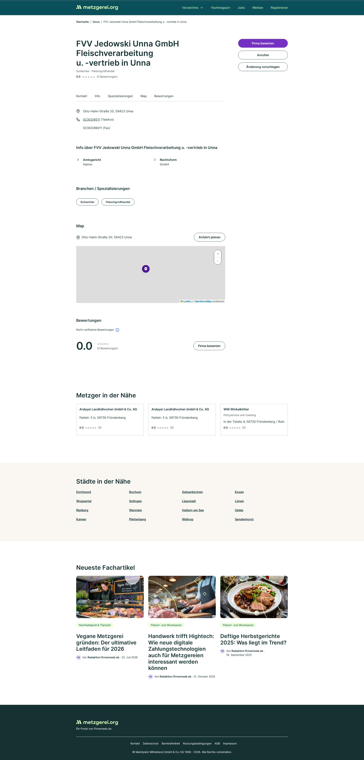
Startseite (82, 21)
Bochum (135, 492)
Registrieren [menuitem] (279, 7)
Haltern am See (193, 510)
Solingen (135, 501)
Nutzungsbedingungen (197, 743)
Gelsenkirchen (192, 492)
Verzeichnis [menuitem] (190, 7)
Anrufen (263, 55)
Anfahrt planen (209, 237)
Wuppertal (83, 501)
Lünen (239, 501)
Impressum (230, 743)
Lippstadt (189, 501)
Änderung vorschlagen (263, 67)
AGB (217, 743)
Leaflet (187, 301)
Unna (96, 21)
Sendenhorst (244, 519)
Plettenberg (137, 519)
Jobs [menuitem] (241, 7)
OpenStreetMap (203, 301)
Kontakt (135, 743)
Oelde (239, 510)
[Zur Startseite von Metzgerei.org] (97, 7)
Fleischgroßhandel (118, 202)
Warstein (135, 510)
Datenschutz (151, 743)
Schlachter (87, 202)
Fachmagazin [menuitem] (220, 7)
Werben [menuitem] (257, 7)
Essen (239, 492)
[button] (146, 270)
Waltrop (187, 519)
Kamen (81, 519)
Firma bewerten (209, 346)
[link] (110, 419)
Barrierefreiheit (171, 743)
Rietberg (82, 510)
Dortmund (83, 492)
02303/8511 (91, 119)
